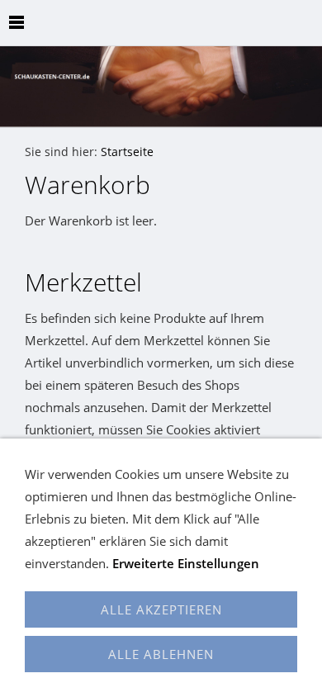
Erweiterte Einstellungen (185, 563)
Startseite (127, 152)
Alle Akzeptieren (161, 609)
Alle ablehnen (161, 654)
